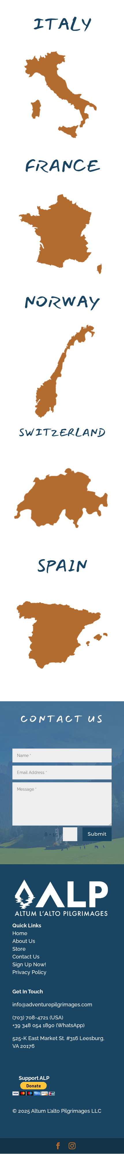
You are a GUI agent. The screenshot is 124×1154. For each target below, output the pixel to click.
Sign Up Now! (29, 964)
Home (19, 933)
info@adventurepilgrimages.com (52, 1004)
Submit (97, 834)
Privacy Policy (29, 972)
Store (19, 949)
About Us (23, 941)
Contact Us (26, 957)
